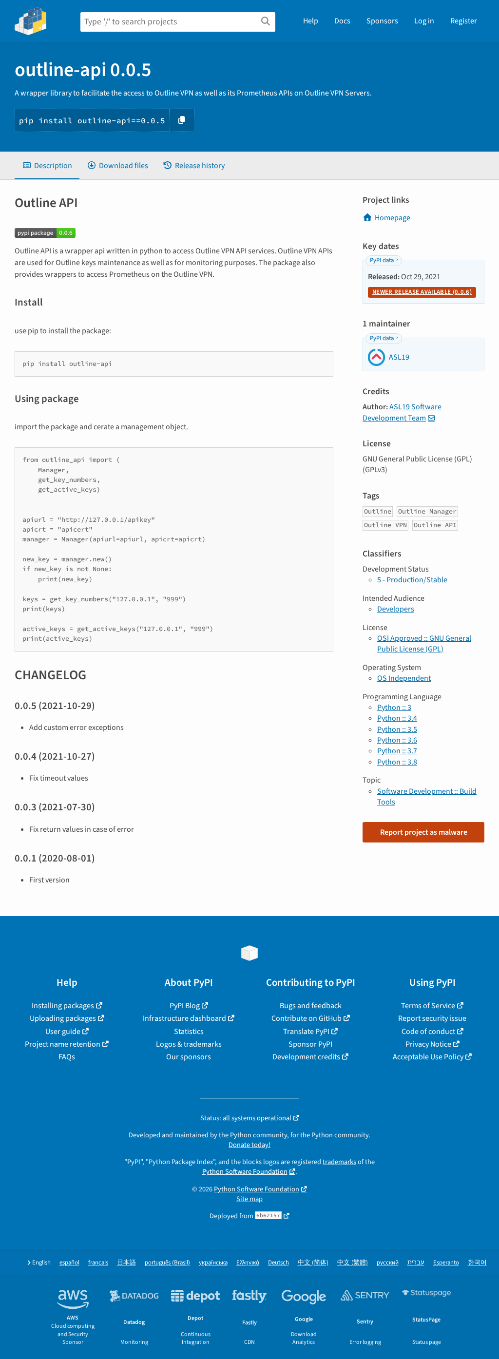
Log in (424, 21)
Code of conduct (428, 1031)
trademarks (339, 1162)
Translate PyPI (306, 1031)
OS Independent (404, 678)
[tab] (47, 165)
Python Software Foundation (245, 1172)
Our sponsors (188, 1057)
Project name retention (62, 1044)
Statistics (189, 1031)
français (98, 1263)
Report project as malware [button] (423, 832)
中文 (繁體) (352, 1263)
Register (463, 21)
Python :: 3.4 (397, 718)
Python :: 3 (394, 707)
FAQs (66, 1057)
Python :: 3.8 (397, 762)
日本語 (126, 1263)
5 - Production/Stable (412, 579)
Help (310, 21)
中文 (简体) (313, 1263)
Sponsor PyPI (310, 1044)
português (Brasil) (167, 1263)
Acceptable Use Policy (428, 1057)
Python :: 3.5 (397, 729)
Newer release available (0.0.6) (422, 291)
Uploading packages (63, 1018)
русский (388, 1263)
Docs (342, 21)
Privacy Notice (428, 1044)
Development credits (306, 1057)
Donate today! (249, 1145)
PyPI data (382, 260)
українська (213, 1263)
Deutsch (278, 1263)
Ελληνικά (247, 1263)
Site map (249, 1199)
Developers (395, 609)
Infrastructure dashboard (184, 1018)
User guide (62, 1031)
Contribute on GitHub (306, 1018)
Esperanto (446, 1263)
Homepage (392, 217)
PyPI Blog (185, 1005)
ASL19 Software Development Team (402, 412)
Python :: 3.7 (397, 751)
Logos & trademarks (189, 1044)
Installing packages (63, 1005)
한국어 (477, 1263)
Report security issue (432, 1018)
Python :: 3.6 (397, 740)
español (69, 1263)
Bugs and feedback (311, 1005)
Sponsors (382, 21)
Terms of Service (428, 1005)
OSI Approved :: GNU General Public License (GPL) (424, 643)
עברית (415, 1263)
